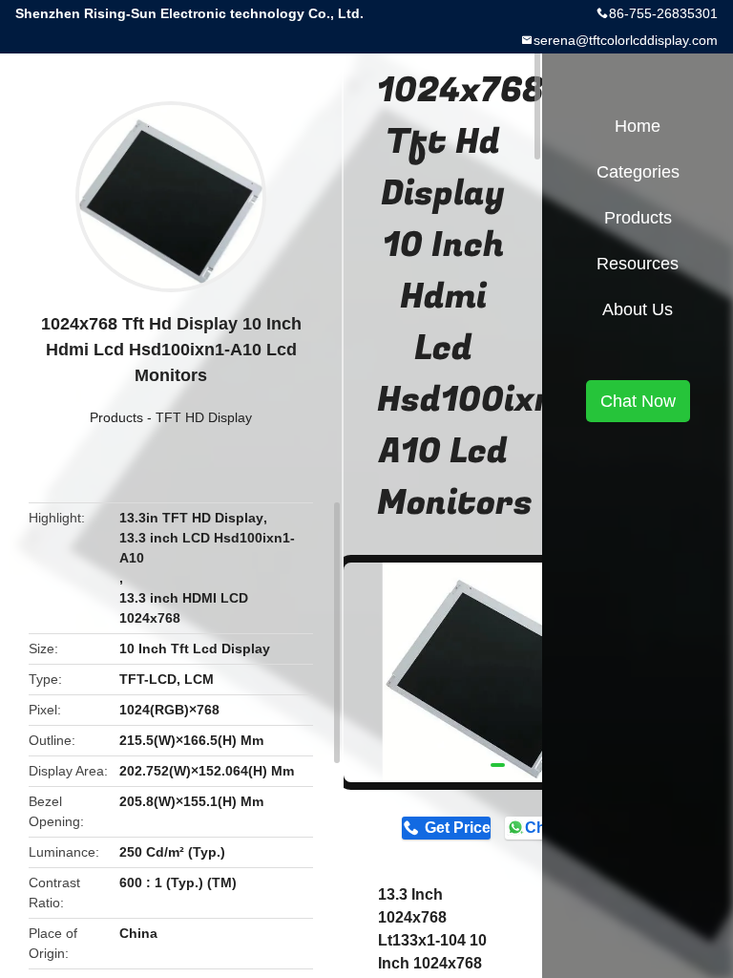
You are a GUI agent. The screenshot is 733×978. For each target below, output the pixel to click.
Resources (638, 263)
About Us (637, 309)
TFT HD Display (204, 417)
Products (116, 417)
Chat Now (638, 401)
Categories (638, 171)
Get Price (457, 827)
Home (637, 126)
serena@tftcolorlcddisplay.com (626, 40)
